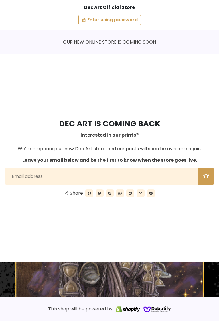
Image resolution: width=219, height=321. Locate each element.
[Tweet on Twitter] (100, 193)
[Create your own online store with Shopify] (128, 308)
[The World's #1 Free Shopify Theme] (157, 308)
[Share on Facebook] (89, 193)
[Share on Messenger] (151, 193)
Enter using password (110, 20)
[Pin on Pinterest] (110, 193)
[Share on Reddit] (130, 193)
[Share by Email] (141, 193)
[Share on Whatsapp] (120, 193)
